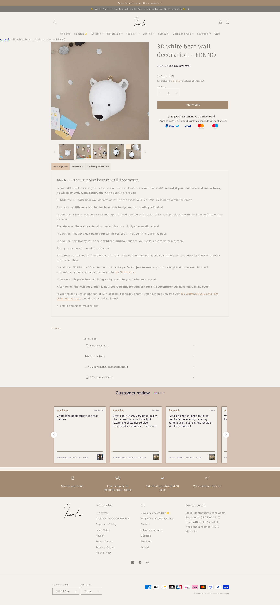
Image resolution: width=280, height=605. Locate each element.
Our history (102, 512)
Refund (145, 547)
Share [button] (58, 328)
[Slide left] (54, 151)
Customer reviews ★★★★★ (113, 518)
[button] (54, 22)
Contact (145, 524)
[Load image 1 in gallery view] (66, 151)
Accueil (5, 39)
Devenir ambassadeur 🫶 (155, 512)
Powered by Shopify (220, 593)
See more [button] (150, 426)
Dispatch (146, 535)
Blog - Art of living (106, 524)
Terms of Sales (104, 541)
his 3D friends (124, 272)
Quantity (161, 86)
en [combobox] (159, 392)
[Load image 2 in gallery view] (83, 151)
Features (77, 166)
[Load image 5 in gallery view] (133, 151)
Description (60, 166)
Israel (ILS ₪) (63, 591)
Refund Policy (104, 552)
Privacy (100, 535)
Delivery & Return (98, 166)
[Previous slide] (54, 435)
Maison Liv (206, 593)
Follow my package (152, 530)
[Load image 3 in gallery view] (99, 151)
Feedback (146, 541)
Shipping (175, 81)
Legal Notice (103, 530)
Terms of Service (105, 547)
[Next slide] (226, 435)
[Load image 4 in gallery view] (116, 151)
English (88, 591)
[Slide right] (145, 151)
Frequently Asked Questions (157, 518)
